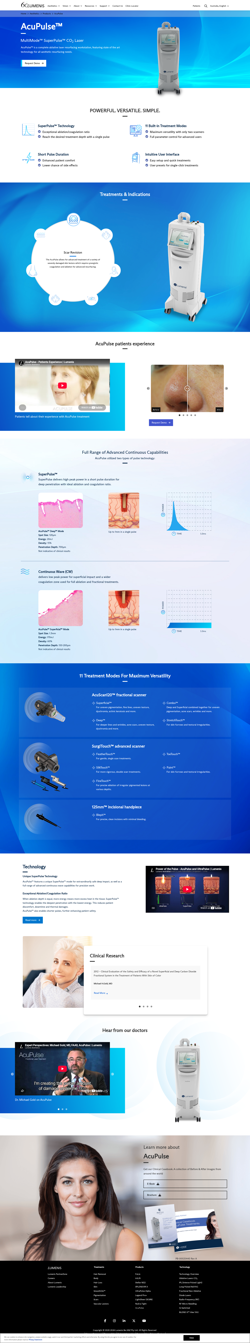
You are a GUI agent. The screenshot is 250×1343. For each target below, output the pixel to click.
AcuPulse (58, 13)
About (76, 6)
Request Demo (32, 63)
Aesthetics (52, 6)
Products (47, 13)
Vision (65, 6)
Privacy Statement (35, 1340)
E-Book (151, 1183)
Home (23, 13)
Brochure (152, 1195)
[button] (206, 6)
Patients (196, 6)
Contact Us (118, 6)
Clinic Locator (132, 6)
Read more (30, 920)
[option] (62, 389)
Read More (99, 993)
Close (191, 1338)
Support (103, 6)
